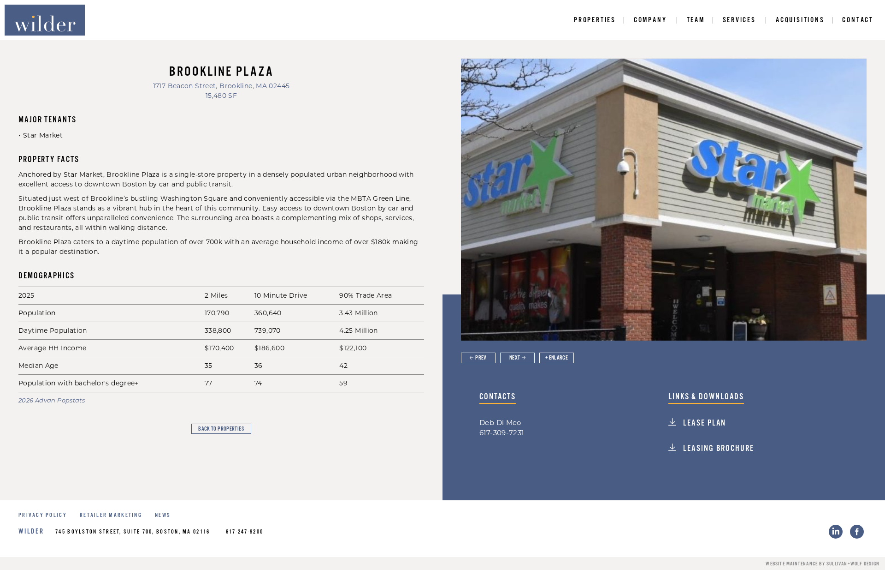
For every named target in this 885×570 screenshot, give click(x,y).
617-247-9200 (244, 531)
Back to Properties (221, 429)
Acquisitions (800, 20)
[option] (664, 200)
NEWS (163, 515)
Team (696, 20)
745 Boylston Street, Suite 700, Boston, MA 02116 (132, 531)
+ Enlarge (556, 357)
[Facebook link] (857, 532)
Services (739, 20)
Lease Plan (703, 423)
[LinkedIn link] (835, 532)
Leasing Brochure (717, 449)
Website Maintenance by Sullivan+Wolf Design (822, 564)
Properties (595, 20)
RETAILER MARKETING (111, 515)
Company (650, 20)
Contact (857, 20)
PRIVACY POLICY (42, 515)
